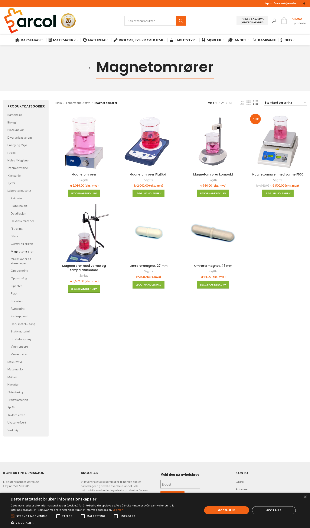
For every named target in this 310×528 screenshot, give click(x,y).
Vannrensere (19, 346)
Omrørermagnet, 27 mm (148, 266)
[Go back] (91, 68)
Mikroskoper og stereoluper (21, 261)
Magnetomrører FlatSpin (148, 174)
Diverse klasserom (19, 137)
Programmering (17, 400)
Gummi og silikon (22, 243)
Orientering (15, 392)
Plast (14, 293)
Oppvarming (19, 278)
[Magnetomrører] (84, 141)
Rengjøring (18, 308)
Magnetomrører (22, 251)
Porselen (17, 301)
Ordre (240, 481)
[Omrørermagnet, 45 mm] (213, 233)
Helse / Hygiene (18, 160)
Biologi (11, 122)
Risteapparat (19, 316)
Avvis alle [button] (273, 510)
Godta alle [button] (226, 510)
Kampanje (14, 175)
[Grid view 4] (255, 102)
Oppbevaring (19, 270)
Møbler (12, 377)
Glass (14, 236)
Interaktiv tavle (17, 168)
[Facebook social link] (304, 3)
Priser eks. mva (252, 20)
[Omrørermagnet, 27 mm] (149, 233)
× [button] (305, 497)
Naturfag (13, 384)
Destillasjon (18, 213)
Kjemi (11, 183)
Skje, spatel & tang (23, 324)
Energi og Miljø (17, 145)
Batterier (17, 198)
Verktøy (12, 430)
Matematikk (15, 369)
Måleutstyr (14, 362)
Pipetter (16, 286)
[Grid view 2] (242, 102)
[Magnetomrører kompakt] (213, 141)
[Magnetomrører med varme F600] (278, 141)
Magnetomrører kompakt (213, 174)
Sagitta (83, 180)
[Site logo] (29, 20)
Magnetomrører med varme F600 (278, 174)
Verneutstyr (19, 354)
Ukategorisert (16, 422)
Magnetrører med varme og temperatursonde (84, 268)
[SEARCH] (181, 21)
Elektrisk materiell (22, 221)
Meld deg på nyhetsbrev (179, 474)
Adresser (242, 489)
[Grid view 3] (249, 102)
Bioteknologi (15, 130)
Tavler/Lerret (16, 415)
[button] (84, 193)
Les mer (118, 510)
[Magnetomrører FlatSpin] (149, 141)
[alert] (155, 510)
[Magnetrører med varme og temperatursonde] (84, 233)
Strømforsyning (21, 339)
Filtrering (17, 228)
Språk (11, 407)
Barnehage (14, 114)
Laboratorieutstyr (19, 190)
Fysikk (11, 152)
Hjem (58, 102)
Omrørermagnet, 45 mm (213, 266)
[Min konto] (274, 20)
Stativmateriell (20, 331)
